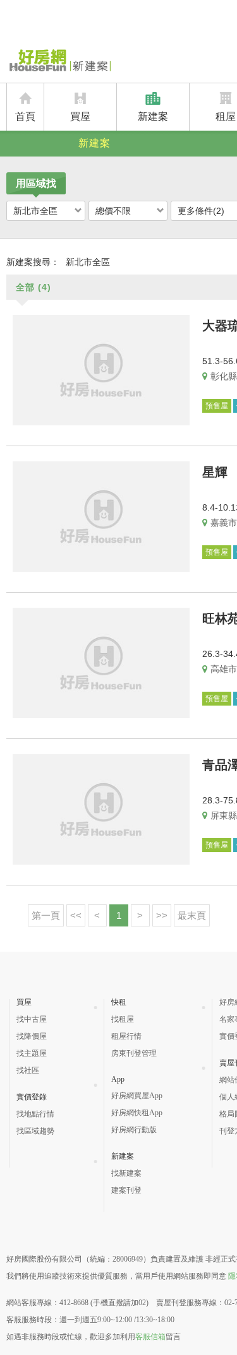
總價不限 (113, 211)
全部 (33, 287)
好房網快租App (136, 1112)
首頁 (25, 116)
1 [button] (118, 915)
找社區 (27, 1070)
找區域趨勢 (35, 1131)
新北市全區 (35, 211)
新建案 (153, 116)
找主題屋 (31, 1053)
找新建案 (126, 1173)
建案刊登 (126, 1190)
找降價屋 (31, 1036)
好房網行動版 (134, 1129)
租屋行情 (126, 1036)
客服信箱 (150, 1336)
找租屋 (122, 1019)
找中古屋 (31, 1019)
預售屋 (216, 405)
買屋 (80, 116)
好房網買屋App (136, 1095)
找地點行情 (35, 1113)
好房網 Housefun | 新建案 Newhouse (58, 61)
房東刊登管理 (134, 1053)
